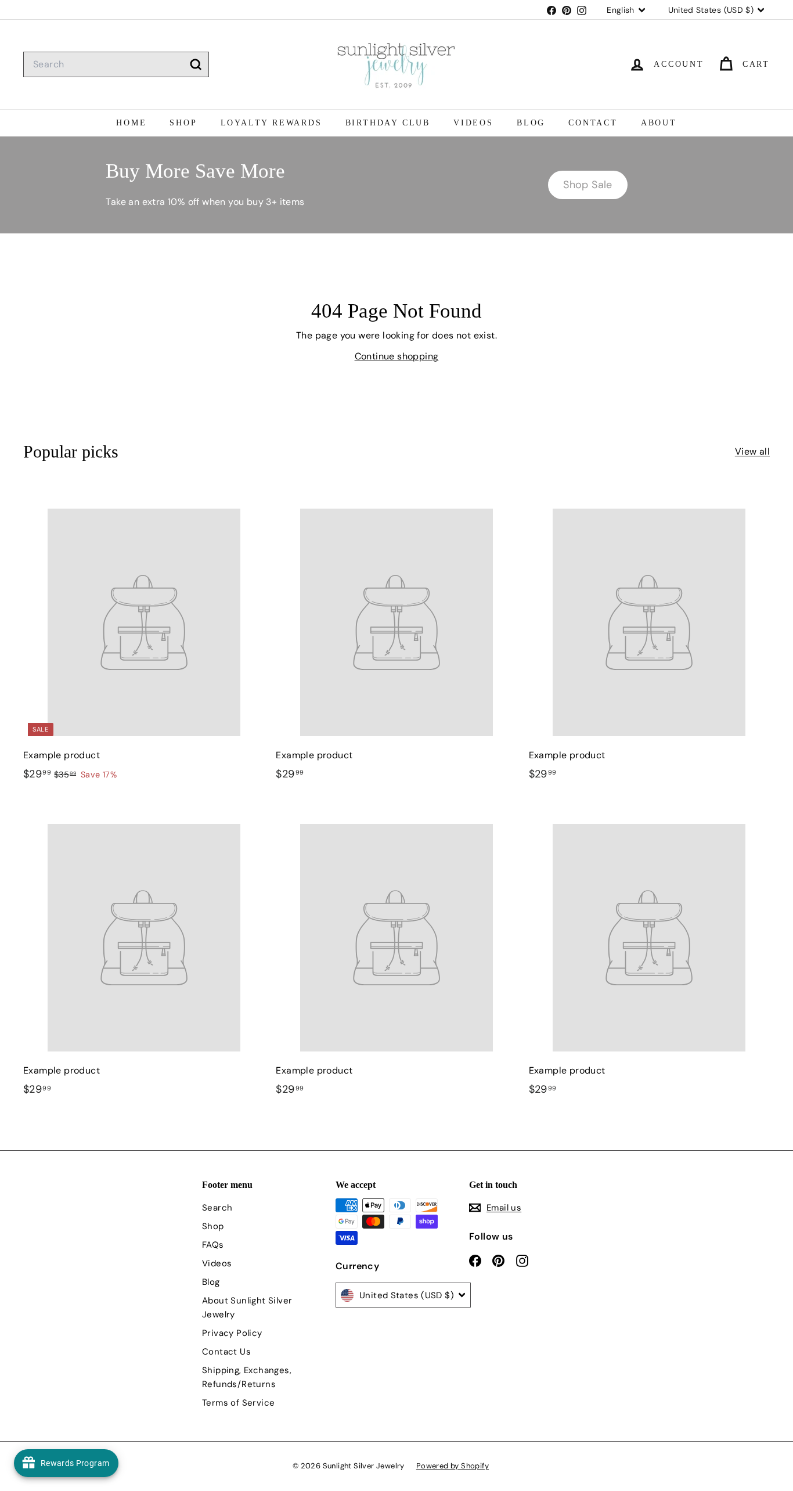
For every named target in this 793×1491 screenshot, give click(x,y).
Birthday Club (387, 122)
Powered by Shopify (452, 1466)
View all (752, 451)
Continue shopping (397, 356)
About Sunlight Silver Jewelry (247, 1307)
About (659, 122)
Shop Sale (587, 185)
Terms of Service (238, 1403)
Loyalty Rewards (271, 122)
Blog (531, 122)
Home (131, 122)
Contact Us (226, 1351)
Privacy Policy (232, 1333)
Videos (473, 122)
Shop (183, 122)
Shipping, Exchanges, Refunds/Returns (246, 1377)
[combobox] (116, 64)
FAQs (213, 1245)
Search (217, 1207)
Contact (593, 122)
